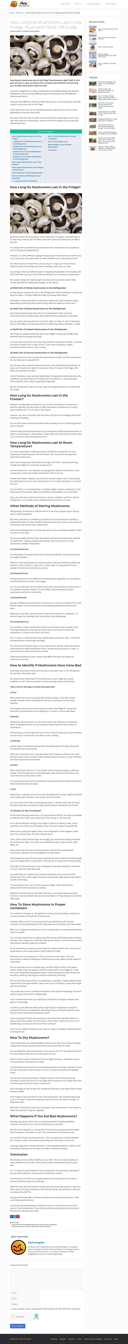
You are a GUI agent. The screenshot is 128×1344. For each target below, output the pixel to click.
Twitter (79, 1339)
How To (78, 4)
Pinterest (71, 1339)
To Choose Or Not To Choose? (25, 181)
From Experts (111, 4)
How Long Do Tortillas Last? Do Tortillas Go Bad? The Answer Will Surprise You (106, 140)
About (116, 1339)
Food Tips (64, 4)
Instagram (62, 1339)
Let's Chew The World (23, 1339)
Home (11, 13)
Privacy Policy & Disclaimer (93, 1339)
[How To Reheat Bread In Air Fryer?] (92, 29)
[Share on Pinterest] (18, 1216)
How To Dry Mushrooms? (58, 142)
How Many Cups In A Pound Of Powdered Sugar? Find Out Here (106, 126)
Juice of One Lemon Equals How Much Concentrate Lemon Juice (34, 1224)
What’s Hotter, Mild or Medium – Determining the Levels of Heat (107, 148)
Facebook (53, 1339)
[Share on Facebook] (11, 1216)
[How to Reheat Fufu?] (92, 46)
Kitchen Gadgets (93, 4)
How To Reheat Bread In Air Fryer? (108, 29)
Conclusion (52, 150)
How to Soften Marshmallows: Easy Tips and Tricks (107, 55)
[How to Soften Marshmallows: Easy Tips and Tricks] (92, 55)
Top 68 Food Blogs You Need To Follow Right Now (107, 83)
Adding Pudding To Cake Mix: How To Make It (107, 120)
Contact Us (108, 1339)
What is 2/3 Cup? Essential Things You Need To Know (106, 90)
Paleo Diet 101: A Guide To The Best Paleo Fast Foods (107, 113)
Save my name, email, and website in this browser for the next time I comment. (46, 1309)
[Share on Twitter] (14, 1216)
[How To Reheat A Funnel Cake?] (92, 64)
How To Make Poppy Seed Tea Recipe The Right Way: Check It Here (107, 97)
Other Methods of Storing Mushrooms (27, 173)
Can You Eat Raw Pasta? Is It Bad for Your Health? (107, 133)
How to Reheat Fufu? (105, 47)
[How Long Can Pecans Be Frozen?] (92, 38)
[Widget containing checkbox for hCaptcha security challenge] (25, 1316)
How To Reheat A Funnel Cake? (107, 64)
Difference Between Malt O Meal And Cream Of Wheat (31, 1226)
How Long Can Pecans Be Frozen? (107, 38)
